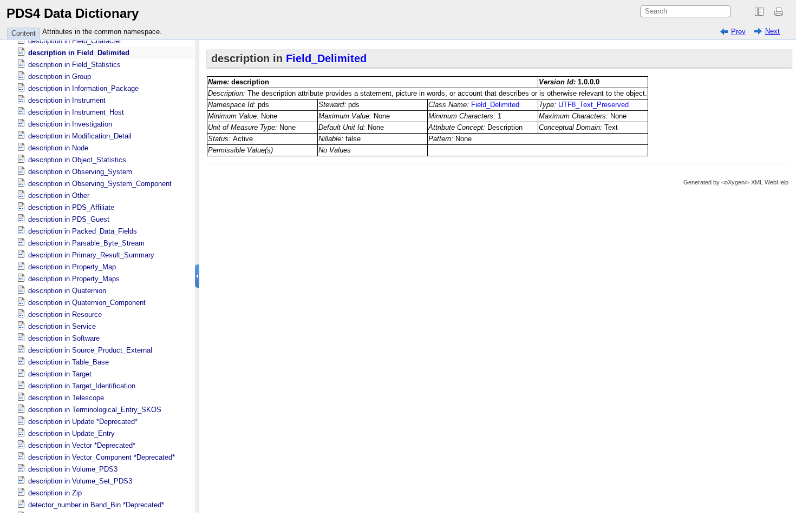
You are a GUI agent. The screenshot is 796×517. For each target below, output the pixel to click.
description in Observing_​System (80, 172)
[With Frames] (759, 12)
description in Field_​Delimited (78, 53)
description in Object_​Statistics (77, 160)
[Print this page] (780, 12)
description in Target (60, 374)
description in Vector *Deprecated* (81, 445)
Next (772, 31)
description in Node (58, 148)
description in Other (58, 195)
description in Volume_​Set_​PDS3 (80, 481)
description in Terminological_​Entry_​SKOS (94, 410)
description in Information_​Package (83, 88)
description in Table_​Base (68, 362)
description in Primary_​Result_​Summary (91, 255)
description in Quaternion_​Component (87, 303)
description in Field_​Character (74, 41)
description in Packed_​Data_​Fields (82, 231)
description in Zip (55, 493)
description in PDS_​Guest (68, 219)
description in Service (62, 326)
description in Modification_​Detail (80, 136)
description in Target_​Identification (81, 386)
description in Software (64, 338)
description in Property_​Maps (74, 279)
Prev (738, 32)
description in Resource (65, 314)
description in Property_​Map (72, 267)
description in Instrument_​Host (76, 112)
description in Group (59, 76)
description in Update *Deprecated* (83, 421)
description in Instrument (67, 100)
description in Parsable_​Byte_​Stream (86, 243)
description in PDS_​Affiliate (71, 207)
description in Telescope (66, 398)
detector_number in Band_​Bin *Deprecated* (96, 505)
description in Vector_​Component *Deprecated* (101, 457)
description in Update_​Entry (71, 433)
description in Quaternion (67, 291)
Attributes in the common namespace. (102, 32)
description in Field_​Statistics (74, 65)
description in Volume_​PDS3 (73, 469)
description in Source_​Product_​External (90, 350)
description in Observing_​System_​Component (100, 184)
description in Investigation (70, 124)
